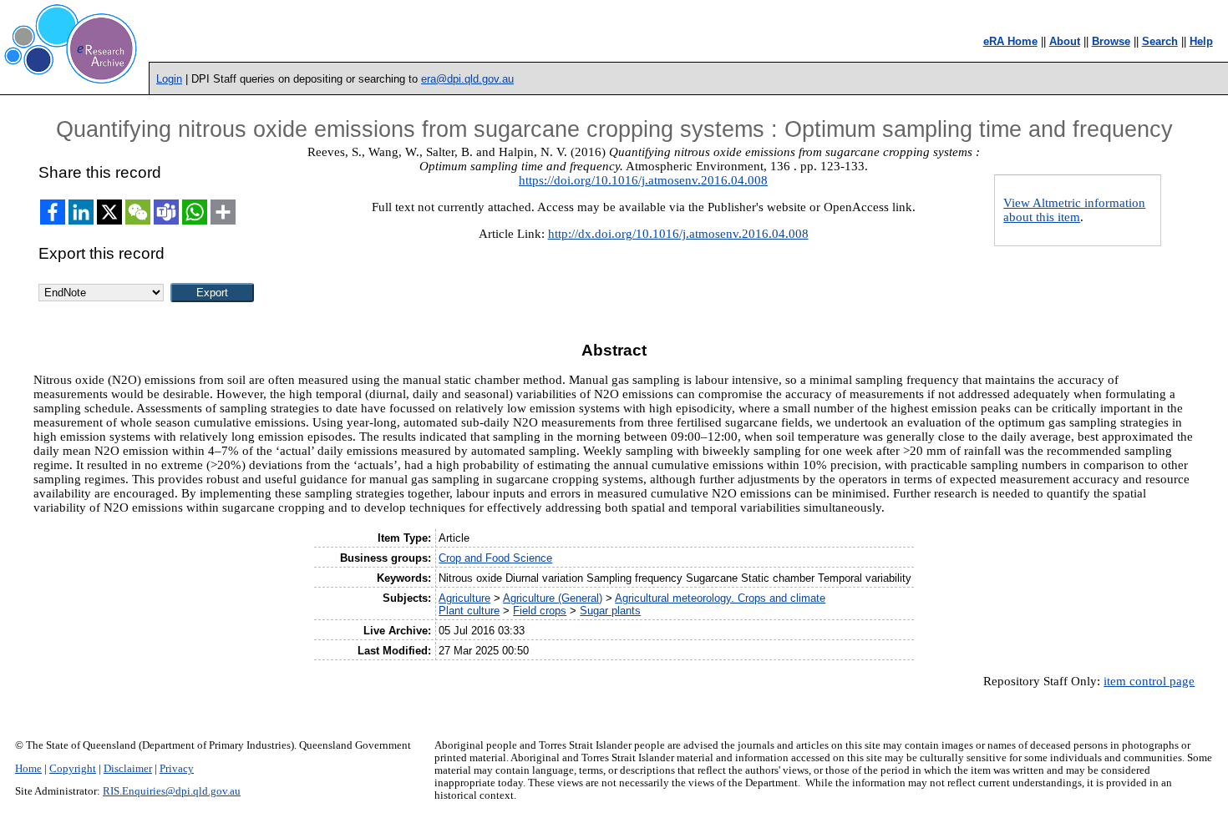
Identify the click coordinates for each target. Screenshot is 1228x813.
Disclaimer (128, 769)
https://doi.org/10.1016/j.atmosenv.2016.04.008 (643, 180)
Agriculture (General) (552, 598)
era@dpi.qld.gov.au (467, 79)
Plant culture (469, 610)
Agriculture (464, 598)
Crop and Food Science (495, 558)
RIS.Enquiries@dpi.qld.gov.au (172, 791)
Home (28, 769)
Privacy (177, 769)
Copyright (72, 769)
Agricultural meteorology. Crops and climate (720, 598)
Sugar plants (610, 610)
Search (1160, 41)
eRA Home (1010, 41)
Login (169, 79)
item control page (1149, 681)
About (1064, 41)
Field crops (539, 610)
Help (1201, 41)
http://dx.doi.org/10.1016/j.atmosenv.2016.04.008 (678, 233)
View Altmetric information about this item (1074, 210)
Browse (1111, 41)
